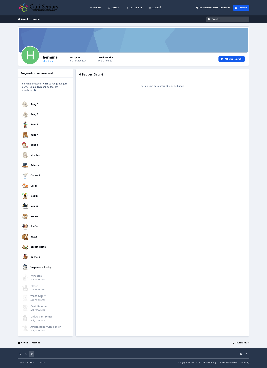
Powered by (234, 362)
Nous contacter (27, 362)
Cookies (41, 362)
